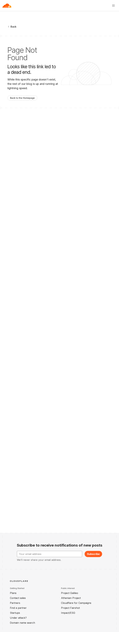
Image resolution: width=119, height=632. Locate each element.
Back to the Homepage (22, 98)
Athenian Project (71, 597)
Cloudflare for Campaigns (76, 602)
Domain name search (22, 622)
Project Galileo (69, 593)
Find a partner (18, 607)
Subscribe (93, 554)
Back (13, 26)
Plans (13, 593)
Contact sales (18, 597)
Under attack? (18, 617)
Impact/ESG (68, 612)
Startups (15, 612)
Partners (15, 602)
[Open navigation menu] (113, 5)
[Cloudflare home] (6, 6)
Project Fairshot (70, 607)
